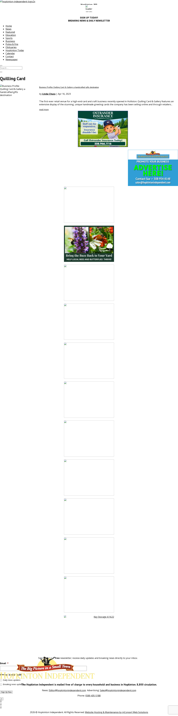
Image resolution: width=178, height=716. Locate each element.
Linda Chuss (48, 93)
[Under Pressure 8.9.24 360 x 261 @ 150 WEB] (89, 401)
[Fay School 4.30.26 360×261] (89, 439)
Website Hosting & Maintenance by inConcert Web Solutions (116, 712)
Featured (10, 32)
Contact (10, 56)
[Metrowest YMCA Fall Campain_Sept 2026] (89, 362)
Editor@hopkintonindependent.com (67, 690)
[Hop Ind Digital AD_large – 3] (89, 517)
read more (44, 109)
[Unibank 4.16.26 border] (89, 206)
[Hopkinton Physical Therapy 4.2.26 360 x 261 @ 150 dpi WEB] (89, 284)
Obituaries (11, 47)
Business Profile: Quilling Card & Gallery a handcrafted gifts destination (69, 87)
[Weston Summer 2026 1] (89, 245)
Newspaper (12, 59)
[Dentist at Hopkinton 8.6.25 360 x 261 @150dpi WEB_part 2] (89, 556)
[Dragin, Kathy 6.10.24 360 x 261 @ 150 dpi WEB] (89, 595)
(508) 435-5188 (93, 695)
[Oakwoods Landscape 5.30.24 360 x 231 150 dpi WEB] (89, 323)
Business (10, 41)
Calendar (10, 53)
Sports (9, 38)
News (8, 29)
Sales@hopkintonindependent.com (118, 690)
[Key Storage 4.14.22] (89, 634)
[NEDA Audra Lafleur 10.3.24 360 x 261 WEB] (89, 478)
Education (11, 35)
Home (9, 25)
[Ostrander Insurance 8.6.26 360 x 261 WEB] (89, 117)
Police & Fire (12, 44)
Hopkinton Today (15, 50)
